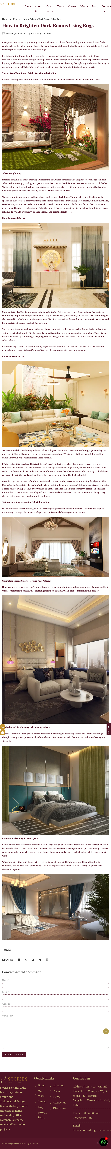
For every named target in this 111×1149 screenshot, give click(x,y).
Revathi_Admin (14, 33)
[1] (103, 1143)
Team (60, 6)
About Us (38, 9)
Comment (7, 1015)
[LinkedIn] (47, 959)
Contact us (59, 1102)
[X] (26, 959)
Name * (5, 980)
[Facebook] (19, 959)
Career (72, 6)
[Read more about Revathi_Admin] (4, 33)
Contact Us (106, 9)
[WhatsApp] (33, 959)
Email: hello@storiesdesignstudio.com (92, 1128)
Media (84, 6)
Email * (5, 992)
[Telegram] (40, 959)
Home (27, 6)
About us (58, 1085)
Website (6, 1004)
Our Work (49, 9)
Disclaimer (59, 1108)
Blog (94, 6)
